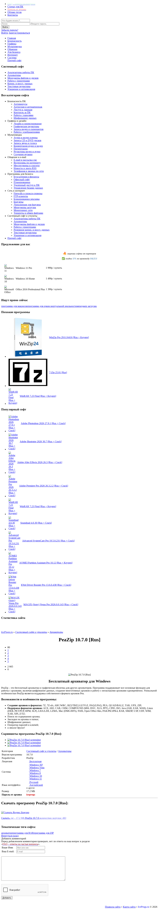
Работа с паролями (23, 115)
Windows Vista (36, 767)
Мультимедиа (14, 46)
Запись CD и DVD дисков (27, 140)
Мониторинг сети (23, 210)
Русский (33, 782)
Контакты (12, 15)
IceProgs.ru (143, 906)
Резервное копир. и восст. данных (32, 229)
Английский (36, 785)
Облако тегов (14, 12)
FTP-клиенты (21, 196)
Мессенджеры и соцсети (27, 165)
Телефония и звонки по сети (29, 171)
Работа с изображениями (27, 132)
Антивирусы (20, 104)
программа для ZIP (44, 833)
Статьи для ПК (15, 6)
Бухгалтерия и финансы (26, 176)
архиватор (6, 833)
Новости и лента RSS (25, 168)
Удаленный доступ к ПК (27, 185)
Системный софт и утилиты (41, 751)
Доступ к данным (23, 109)
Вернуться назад (10, 835)
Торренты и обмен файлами (28, 213)
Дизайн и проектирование (28, 123)
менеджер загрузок (87, 306)
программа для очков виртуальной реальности (52, 306)
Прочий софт (14, 60)
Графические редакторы (26, 126)
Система (11, 57)
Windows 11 (35, 778)
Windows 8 (35, 773)
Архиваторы (14, 75)
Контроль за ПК (22, 112)
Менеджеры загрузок (25, 207)
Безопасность (14, 41)
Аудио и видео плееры (26, 137)
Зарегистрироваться (19, 33)
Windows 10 (35, 776)
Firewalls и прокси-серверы (28, 193)
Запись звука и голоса (25, 143)
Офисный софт (22, 179)
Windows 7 (35, 770)
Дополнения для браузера (27, 204)
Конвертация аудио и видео (28, 146)
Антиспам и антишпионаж (28, 107)
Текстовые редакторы (18, 86)
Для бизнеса (13, 52)
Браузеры (18, 202)
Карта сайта (129, 906)
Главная (11, 38)
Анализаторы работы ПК (20, 72)
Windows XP (36, 764)
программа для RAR (23, 833)
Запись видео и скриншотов (28, 129)
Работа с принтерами (18, 80)
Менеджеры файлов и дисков (23, 78)
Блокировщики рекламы (27, 199)
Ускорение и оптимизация (21, 89)
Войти (4, 33)
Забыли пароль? (9, 30)
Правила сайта (112, 906)
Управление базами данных (28, 188)
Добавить (6, 898)
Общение (12, 49)
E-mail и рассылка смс (25, 160)
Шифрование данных (25, 118)
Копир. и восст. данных (19, 83)
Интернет (12, 55)
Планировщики (22, 182)
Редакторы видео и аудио (27, 151)
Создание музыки (23, 154)
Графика (11, 43)
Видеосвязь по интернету (27, 162)
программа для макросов (14, 306)
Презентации (21, 148)
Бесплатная (35, 761)
